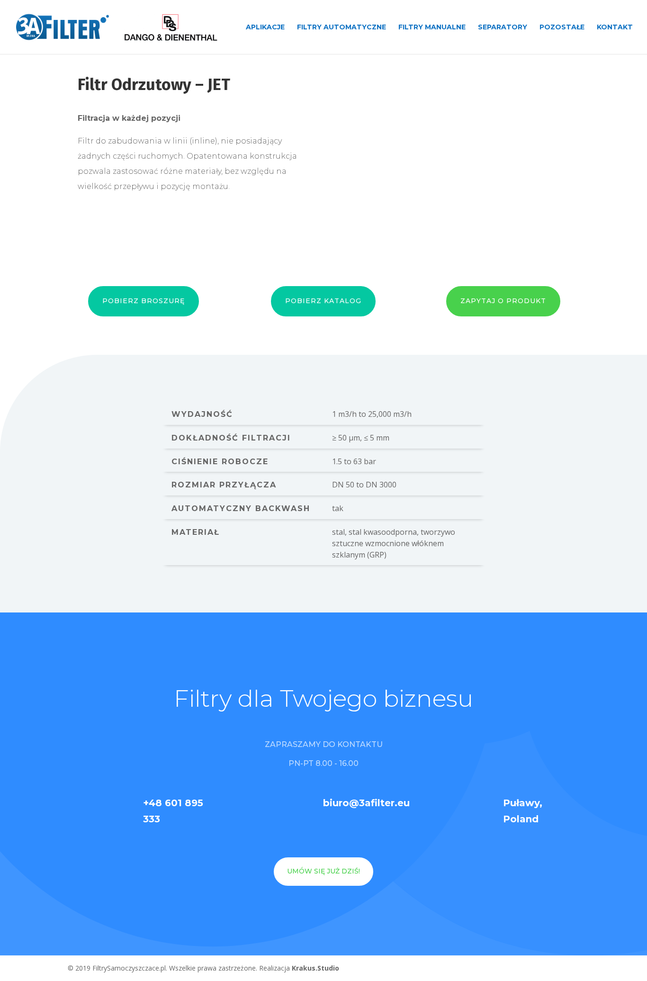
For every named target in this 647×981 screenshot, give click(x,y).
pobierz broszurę (143, 301)
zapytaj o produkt (503, 301)
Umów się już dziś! (323, 871)
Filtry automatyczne (341, 27)
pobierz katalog (323, 301)
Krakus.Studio (315, 967)
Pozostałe (561, 27)
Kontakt (615, 27)
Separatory (502, 27)
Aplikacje (265, 27)
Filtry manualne (432, 27)
